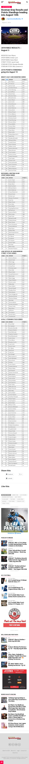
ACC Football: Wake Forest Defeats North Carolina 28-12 (16, 595)
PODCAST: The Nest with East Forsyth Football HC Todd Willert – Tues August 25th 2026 (17, 567)
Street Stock (5, 503)
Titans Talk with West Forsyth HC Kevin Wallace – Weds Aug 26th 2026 (17, 552)
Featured (12, 499)
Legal (18, 751)
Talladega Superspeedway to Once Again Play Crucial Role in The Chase (17, 699)
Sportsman (12, 501)
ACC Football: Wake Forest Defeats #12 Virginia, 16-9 (16, 603)
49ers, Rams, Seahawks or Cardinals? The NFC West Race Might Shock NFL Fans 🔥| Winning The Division (17, 657)
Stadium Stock (20, 501)
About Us (13, 751)
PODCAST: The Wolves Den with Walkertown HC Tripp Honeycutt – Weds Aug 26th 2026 (17, 559)
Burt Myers (18, 497)
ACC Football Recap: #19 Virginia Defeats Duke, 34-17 (16, 588)
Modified (4, 501)
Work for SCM (6, 751)
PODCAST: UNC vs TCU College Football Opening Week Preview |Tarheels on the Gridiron (17, 544)
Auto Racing (23, 495)
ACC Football (11, 578)
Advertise (15, 753)
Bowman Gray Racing (7, 497)
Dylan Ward (5, 499)
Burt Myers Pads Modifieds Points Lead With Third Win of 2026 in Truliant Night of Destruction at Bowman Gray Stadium (17, 717)
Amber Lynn (15, 495)
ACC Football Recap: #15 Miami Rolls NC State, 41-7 (17, 581)
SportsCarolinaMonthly (14, 19)
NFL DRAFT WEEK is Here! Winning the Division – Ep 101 (16, 664)
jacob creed (20, 499)
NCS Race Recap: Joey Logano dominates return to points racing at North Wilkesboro (17, 725)
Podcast (10, 541)
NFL (9, 638)
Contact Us (24, 751)
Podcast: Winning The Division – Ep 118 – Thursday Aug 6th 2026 (17, 647)
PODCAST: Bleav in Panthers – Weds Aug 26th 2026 (17, 640)
